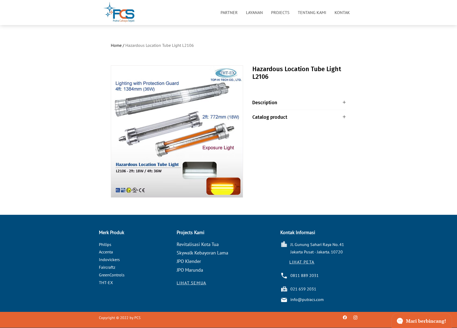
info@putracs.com (307, 299)
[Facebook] (345, 317)
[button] (229, 12)
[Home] (284, 244)
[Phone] (284, 275)
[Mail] (284, 300)
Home (116, 45)
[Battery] (284, 289)
